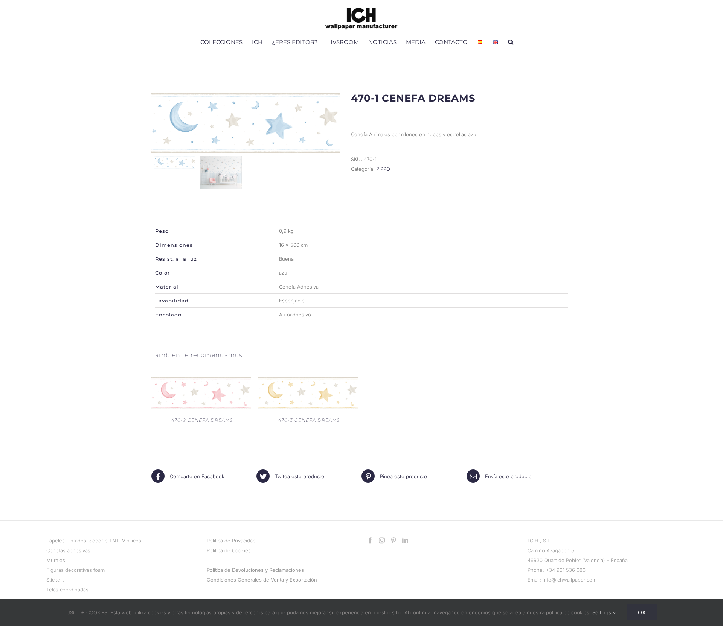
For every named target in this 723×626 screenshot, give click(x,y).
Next (332, 123)
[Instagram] (382, 540)
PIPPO (383, 169)
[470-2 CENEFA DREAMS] (201, 382)
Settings (602, 612)
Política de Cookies (229, 550)
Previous (158, 123)
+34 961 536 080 (566, 570)
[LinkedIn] (405, 540)
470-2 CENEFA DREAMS (202, 420)
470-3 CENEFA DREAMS (309, 420)
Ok (642, 612)
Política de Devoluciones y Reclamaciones (255, 570)
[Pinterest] (393, 540)
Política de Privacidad (231, 541)
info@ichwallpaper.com (569, 580)
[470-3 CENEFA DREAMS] (308, 382)
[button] (510, 41)
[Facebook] (370, 540)
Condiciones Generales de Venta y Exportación (262, 580)
